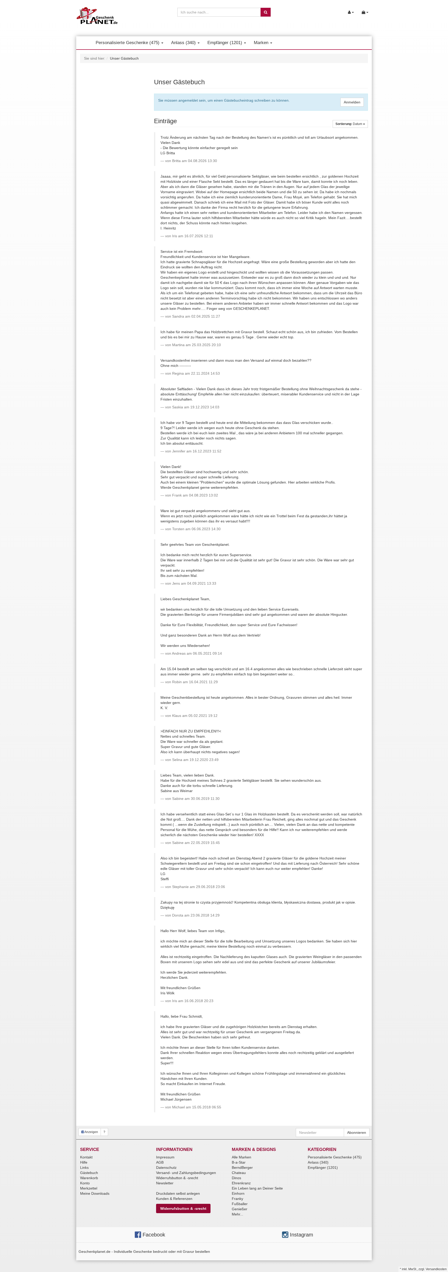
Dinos (236, 1178)
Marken (262, 42)
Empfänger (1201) (225, 42)
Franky (237, 1199)
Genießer (239, 1209)
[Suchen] (266, 12)
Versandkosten (436, 1269)
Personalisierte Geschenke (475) (128, 42)
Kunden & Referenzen (174, 1199)
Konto (85, 1183)
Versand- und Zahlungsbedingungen (186, 1173)
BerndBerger (242, 1167)
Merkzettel (88, 1188)
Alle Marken (241, 1157)
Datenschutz (166, 1167)
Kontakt (86, 1157)
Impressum (165, 1157)
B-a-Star (239, 1162)
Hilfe (83, 1162)
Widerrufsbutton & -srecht (177, 1178)
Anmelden (352, 102)
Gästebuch (89, 1173)
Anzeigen (91, 1132)
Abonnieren (356, 1132)
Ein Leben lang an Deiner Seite (257, 1188)
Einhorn (238, 1193)
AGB (160, 1162)
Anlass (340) (184, 42)
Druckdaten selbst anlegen (178, 1193)
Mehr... (237, 1214)
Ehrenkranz (241, 1183)
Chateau (239, 1173)
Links (84, 1167)
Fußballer (240, 1204)
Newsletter (164, 1183)
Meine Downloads (94, 1193)
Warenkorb (89, 1178)
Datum (349, 124)
